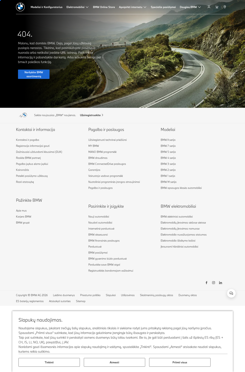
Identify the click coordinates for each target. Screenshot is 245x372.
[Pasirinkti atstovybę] (225, 7)
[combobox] (231, 293)
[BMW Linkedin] (220, 283)
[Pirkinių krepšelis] (217, 7)
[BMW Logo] (20, 7)
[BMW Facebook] (206, 283)
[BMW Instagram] (213, 283)
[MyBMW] (209, 7)
